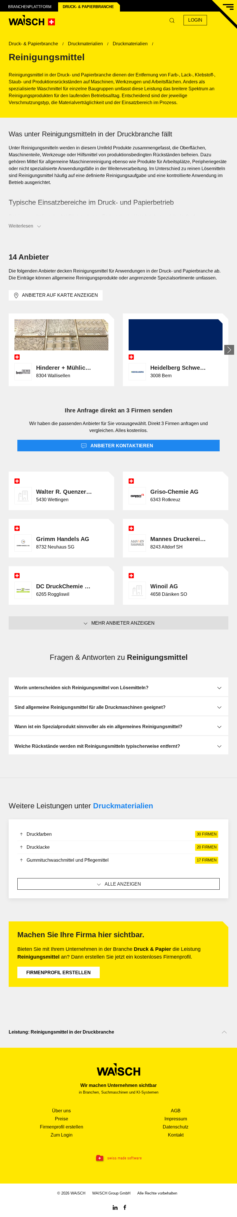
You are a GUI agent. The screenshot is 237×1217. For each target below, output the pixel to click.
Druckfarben (121, 834)
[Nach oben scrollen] (224, 1032)
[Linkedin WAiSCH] (115, 1207)
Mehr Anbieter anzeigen (123, 623)
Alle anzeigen (123, 884)
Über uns (61, 1110)
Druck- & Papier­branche (88, 7)
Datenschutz (175, 1126)
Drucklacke (121, 847)
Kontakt (176, 1135)
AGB (176, 1110)
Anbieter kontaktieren (121, 445)
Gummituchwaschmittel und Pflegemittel (121, 860)
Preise (61, 1118)
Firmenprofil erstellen (58, 972)
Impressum (175, 1118)
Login (195, 20)
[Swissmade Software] (118, 1158)
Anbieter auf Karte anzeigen (60, 295)
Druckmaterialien (123, 806)
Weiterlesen (21, 226)
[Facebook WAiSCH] (125, 1207)
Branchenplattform (29, 7)
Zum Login (62, 1135)
